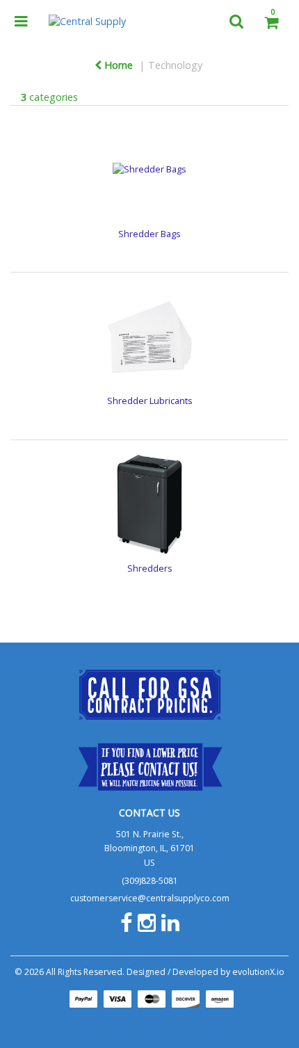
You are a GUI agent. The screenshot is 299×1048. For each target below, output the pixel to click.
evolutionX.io (258, 972)
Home (117, 65)
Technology (175, 65)
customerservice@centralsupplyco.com (149, 898)
